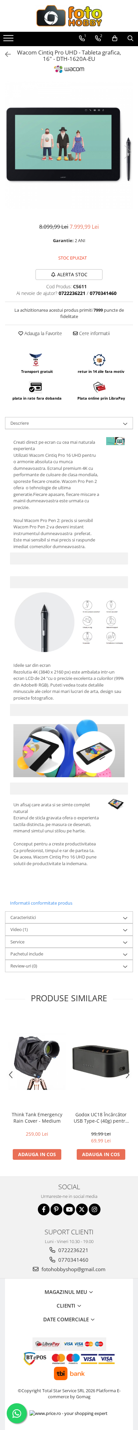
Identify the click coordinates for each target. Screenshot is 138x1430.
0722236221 (72, 1250)
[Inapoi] (5, 54)
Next (127, 152)
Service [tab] (17, 942)
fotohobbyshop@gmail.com (73, 1269)
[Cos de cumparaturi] (115, 38)
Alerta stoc (72, 274)
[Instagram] (94, 1209)
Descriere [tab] (19, 423)
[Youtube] (69, 1209)
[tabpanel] (69, 145)
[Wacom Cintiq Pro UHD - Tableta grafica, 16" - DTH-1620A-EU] (69, 145)
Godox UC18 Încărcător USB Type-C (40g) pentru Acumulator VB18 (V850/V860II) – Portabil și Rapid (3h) (101, 1117)
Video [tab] (19, 929)
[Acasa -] (69, 16)
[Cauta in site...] (130, 38)
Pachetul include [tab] (26, 954)
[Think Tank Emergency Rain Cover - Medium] (37, 1061)
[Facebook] (44, 1209)
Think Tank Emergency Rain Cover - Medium (37, 1117)
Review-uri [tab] (23, 966)
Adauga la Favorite (42, 333)
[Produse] (9, 40)
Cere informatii (94, 333)
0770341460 (72, 1259)
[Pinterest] (56, 1209)
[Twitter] (82, 1209)
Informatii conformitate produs (41, 903)
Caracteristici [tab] (23, 917)
